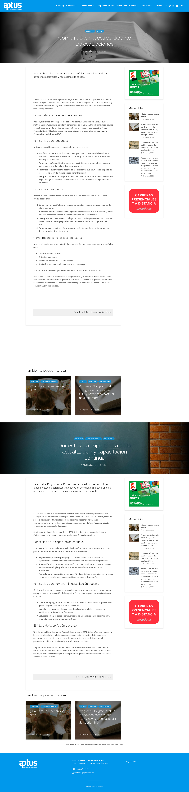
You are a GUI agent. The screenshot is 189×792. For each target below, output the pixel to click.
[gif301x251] (144, 201)
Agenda (82, 381)
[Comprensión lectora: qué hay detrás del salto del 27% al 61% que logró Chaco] (134, 145)
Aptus (101, 786)
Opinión (99, 31)
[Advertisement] (73, 87)
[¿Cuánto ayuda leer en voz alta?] (48, 395)
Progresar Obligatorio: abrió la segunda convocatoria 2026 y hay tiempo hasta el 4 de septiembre (97, 392)
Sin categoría (108, 439)
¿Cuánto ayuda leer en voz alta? (47, 388)
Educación (147, 5)
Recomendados (105, 381)
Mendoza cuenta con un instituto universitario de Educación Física (95, 744)
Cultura (159, 5)
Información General (49, 381)
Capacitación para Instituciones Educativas (118, 5)
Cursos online (87, 5)
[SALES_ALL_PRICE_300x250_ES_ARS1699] (144, 82)
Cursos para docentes (66, 5)
